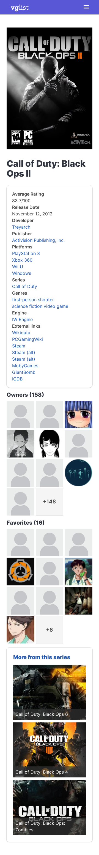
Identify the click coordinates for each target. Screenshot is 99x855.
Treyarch (21, 227)
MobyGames (25, 365)
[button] (86, 7)
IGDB (17, 379)
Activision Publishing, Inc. (38, 240)
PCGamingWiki (27, 339)
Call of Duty (24, 286)
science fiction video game (40, 306)
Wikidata (21, 332)
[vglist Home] (20, 7)
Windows (21, 273)
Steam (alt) (23, 352)
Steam (18, 346)
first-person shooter (33, 299)
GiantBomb (23, 372)
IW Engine (22, 319)
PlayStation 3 (26, 253)
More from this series (41, 657)
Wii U (17, 266)
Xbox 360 (22, 260)
